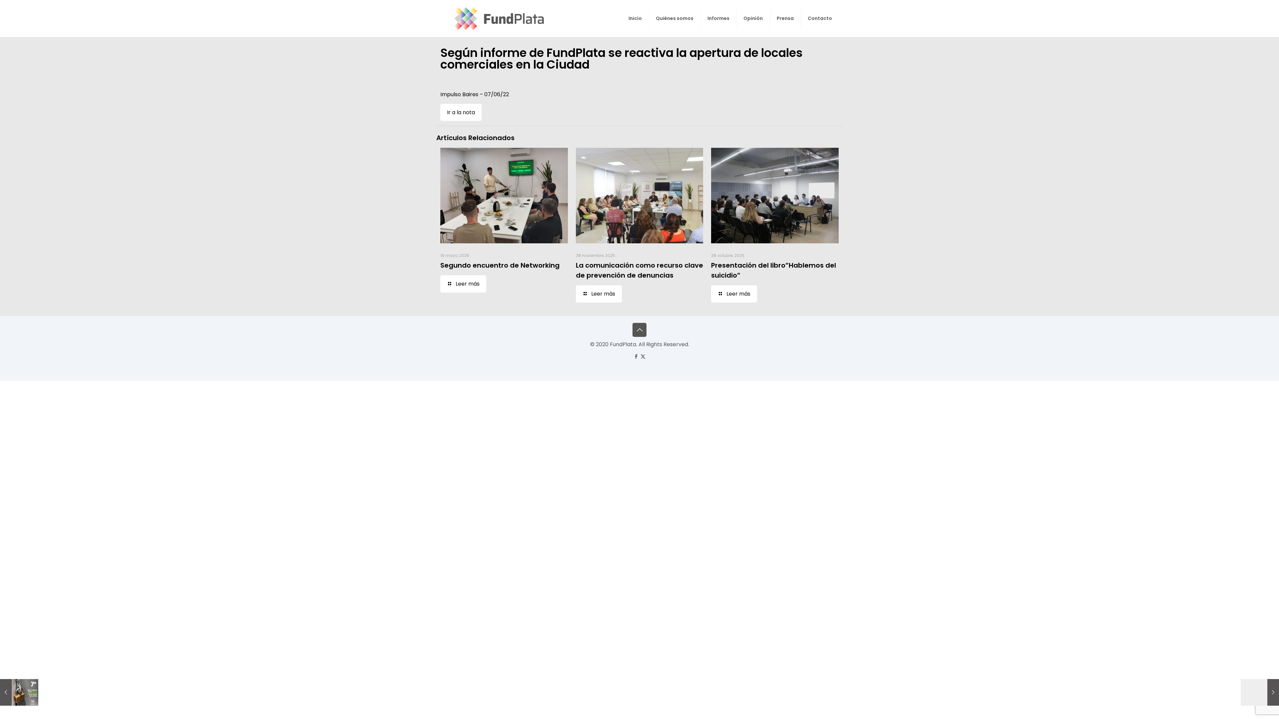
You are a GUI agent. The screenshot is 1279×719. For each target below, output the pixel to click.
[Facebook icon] (636, 356)
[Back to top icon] (639, 330)
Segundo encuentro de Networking (500, 265)
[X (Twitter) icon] (642, 356)
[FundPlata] (498, 18)
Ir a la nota (461, 112)
